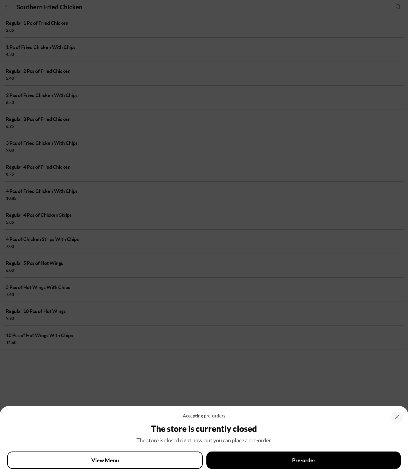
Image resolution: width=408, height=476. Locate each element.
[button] (397, 417)
